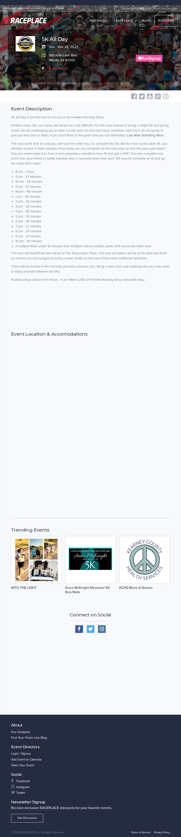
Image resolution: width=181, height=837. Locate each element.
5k (66, 69)
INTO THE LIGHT (24, 588)
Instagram (23, 787)
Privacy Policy (162, 832)
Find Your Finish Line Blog (29, 738)
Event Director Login (165, 8)
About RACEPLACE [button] (133, 8)
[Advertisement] (90, 306)
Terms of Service (141, 832)
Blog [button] (146, 20)
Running (54, 69)
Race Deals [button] (124, 20)
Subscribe (166, 20)
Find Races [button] (98, 20)
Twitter (20, 793)
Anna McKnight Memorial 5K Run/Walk (87, 590)
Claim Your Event (22, 765)
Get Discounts (27, 818)
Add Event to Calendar (26, 759)
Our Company (20, 732)
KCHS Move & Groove (136, 588)
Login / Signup (21, 753)
